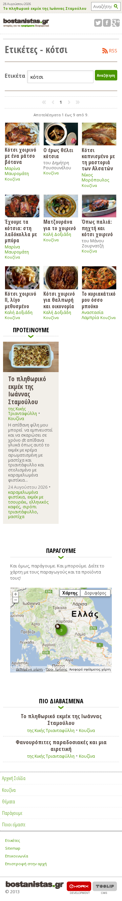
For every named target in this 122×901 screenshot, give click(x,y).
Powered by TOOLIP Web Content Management (105, 887)
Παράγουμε (12, 812)
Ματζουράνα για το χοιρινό (59, 224)
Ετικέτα (15, 75)
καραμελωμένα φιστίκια (23, 494)
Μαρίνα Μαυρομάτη (17, 171)
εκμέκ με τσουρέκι (25, 499)
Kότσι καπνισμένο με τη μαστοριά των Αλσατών (98, 159)
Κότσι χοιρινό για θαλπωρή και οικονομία (59, 299)
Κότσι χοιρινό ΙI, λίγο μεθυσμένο (20, 299)
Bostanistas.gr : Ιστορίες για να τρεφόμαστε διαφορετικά (26, 23)
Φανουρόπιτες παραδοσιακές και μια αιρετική (61, 745)
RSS (113, 51)
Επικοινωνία (16, 856)
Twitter (98, 23)
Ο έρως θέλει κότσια (58, 153)
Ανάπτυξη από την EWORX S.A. (79, 887)
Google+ (116, 23)
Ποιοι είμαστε (13, 824)
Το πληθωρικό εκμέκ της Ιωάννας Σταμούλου (44, 9)
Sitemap (12, 848)
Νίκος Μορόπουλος (95, 177)
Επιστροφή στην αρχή (26, 864)
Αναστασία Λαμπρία (92, 315)
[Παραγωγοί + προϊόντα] (61, 671)
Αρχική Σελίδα (13, 778)
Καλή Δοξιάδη (57, 234)
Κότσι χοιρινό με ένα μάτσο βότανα (20, 155)
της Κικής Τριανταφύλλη (22, 411)
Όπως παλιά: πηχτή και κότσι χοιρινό (97, 227)
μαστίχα (16, 516)
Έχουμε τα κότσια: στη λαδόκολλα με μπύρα (21, 230)
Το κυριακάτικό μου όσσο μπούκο (99, 299)
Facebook (107, 23)
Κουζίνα (12, 178)
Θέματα (8, 801)
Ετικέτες (12, 840)
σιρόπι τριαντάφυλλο (22, 509)
